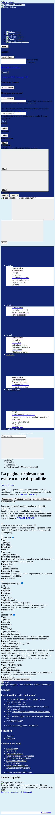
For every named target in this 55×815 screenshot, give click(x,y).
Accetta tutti (41, 499)
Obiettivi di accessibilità (16, 761)
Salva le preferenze (21, 680)
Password (30, 62)
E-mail (29, 101)
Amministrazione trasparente (18, 768)
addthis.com (6, 537)
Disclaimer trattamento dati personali (16, 792)
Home (9, 460)
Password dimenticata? (10, 67)
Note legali (11, 751)
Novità (9, 462)
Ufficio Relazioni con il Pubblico (20, 756)
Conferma (14, 195)
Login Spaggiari (21, 111)
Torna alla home (8, 485)
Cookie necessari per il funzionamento (17, 525)
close (4, 243)
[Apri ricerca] (33, 209)
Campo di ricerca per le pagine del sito (17, 433)
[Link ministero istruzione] (13, 4)
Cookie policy (12, 749)
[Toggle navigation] (22, 230)
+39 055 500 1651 (18, 702)
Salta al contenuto (8, 2)
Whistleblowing (13, 763)
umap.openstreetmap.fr (11, 583)
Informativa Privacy (14, 753)
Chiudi (4, 128)
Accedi (4, 46)
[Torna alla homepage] (27, 198)
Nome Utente (32, 60)
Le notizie (10, 465)
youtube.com (7, 615)
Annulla (5, 195)
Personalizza (7, 499)
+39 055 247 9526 (18, 704)
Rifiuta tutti (23, 499)
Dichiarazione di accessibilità (18, 758)
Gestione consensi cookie (17, 765)
